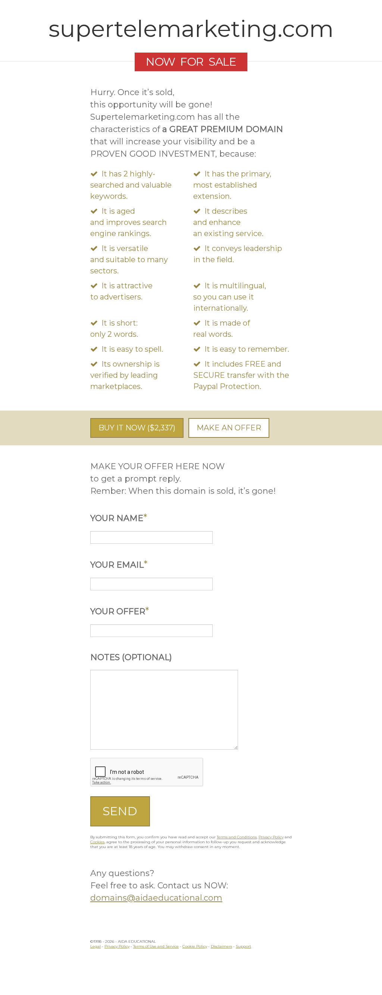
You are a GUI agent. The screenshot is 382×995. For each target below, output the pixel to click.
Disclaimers (221, 946)
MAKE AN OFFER (229, 427)
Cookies (97, 841)
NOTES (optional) (131, 657)
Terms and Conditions (237, 837)
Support (243, 946)
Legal (95, 946)
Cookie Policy (194, 946)
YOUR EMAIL (118, 565)
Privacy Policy (271, 837)
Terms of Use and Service (156, 946)
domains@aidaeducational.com (156, 898)
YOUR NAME (118, 518)
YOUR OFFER (119, 611)
